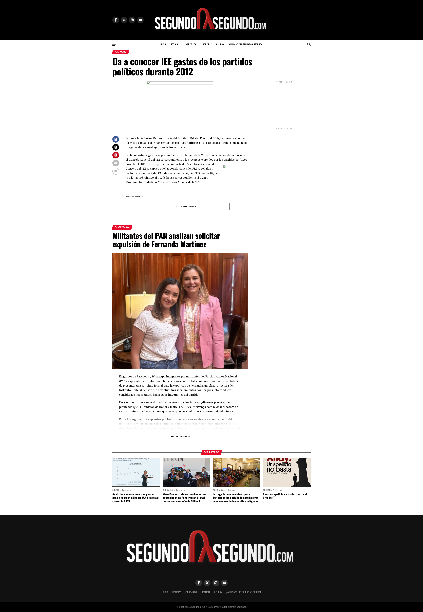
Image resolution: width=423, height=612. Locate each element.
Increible (207, 44)
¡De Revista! (190, 44)
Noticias (175, 44)
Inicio (163, 44)
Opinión (220, 44)
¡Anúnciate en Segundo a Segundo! (246, 44)
